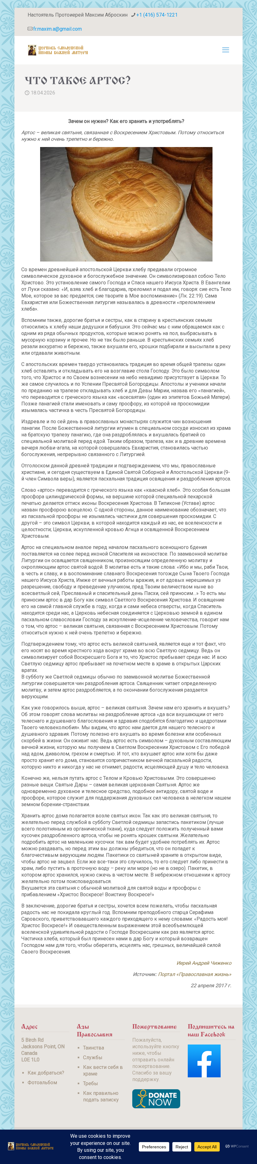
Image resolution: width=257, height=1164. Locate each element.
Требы (90, 1083)
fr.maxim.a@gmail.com (57, 29)
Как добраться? (46, 1073)
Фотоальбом (42, 1082)
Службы (92, 1057)
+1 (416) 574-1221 (157, 15)
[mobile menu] (225, 50)
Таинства (93, 1048)
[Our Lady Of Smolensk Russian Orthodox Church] (58, 50)
